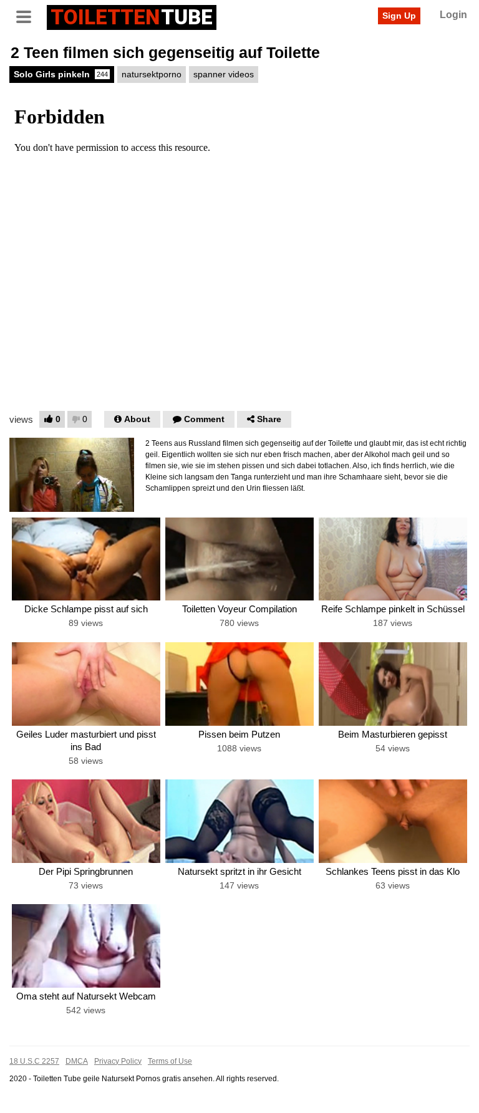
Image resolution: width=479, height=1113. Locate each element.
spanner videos (223, 74)
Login (453, 14)
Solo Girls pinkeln (61, 74)
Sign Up (399, 16)
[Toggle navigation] (28, 16)
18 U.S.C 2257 (34, 1061)
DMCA (76, 1061)
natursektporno (151, 74)
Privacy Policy (118, 1061)
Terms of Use (170, 1061)
